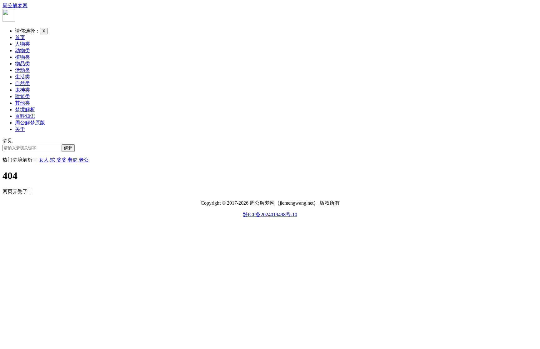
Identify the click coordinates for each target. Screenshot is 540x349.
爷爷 (61, 159)
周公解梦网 (15, 5)
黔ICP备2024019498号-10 (270, 214)
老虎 (73, 159)
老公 (84, 159)
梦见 (7, 140)
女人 (44, 159)
